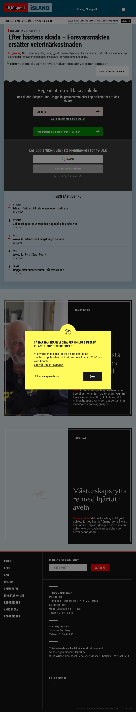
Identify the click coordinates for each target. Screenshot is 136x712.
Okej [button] (92, 376)
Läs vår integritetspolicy (49, 364)
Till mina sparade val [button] (47, 376)
